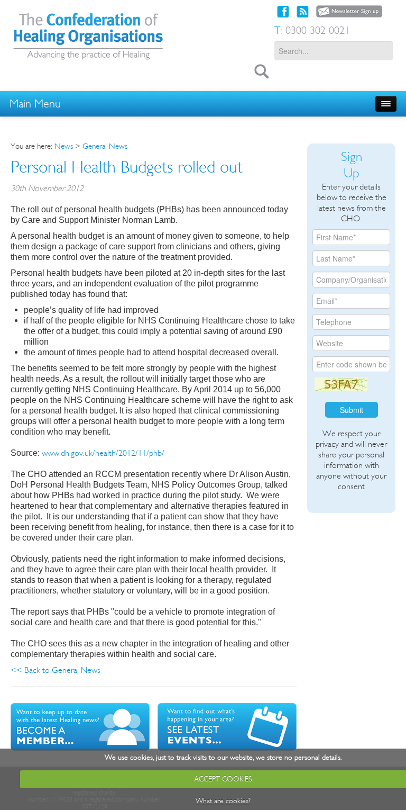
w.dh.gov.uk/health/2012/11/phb (107, 453)
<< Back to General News (55, 670)
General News (104, 146)
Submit (351, 409)
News (63, 146)
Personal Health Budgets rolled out (127, 167)
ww (47, 453)
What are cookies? (223, 800)
